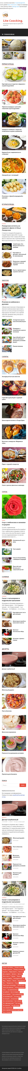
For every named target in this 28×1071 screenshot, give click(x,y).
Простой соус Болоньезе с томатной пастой (18, 568)
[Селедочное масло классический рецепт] (7, 325)
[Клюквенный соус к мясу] (7, 545)
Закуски (4, 299)
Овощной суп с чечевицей (10, 175)
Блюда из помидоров (19, 969)
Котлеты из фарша (7, 978)
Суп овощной (6, 998)
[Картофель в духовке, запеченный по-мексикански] (7, 258)
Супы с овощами (7, 1012)
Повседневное (21, 980)
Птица (16, 983)
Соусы (3, 520)
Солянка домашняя (20, 987)
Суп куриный (17, 996)
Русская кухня (21, 985)
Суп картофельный (7, 996)
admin (11, 821)
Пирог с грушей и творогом (10, 464)
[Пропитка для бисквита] (14, 772)
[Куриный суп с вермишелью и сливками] (14, 150)
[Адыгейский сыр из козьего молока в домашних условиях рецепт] (7, 342)
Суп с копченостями (8, 1001)
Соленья (4, 596)
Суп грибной (6, 992)
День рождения (6, 974)
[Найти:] (14, 785)
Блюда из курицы (19, 967)
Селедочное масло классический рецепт (19, 320)
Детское (20, 974)
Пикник (14, 980)
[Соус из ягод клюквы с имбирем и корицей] (7, 563)
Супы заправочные (7, 1007)
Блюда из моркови (7, 969)
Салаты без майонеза (8, 987)
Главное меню (9, 34)
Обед (4, 980)
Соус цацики (17, 549)
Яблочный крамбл (8, 690)
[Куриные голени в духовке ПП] (7, 957)
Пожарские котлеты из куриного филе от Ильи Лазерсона (11, 228)
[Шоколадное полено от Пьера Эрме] (14, 418)
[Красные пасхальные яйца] (7, 635)
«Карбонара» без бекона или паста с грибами (18, 245)
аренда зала (15, 6)
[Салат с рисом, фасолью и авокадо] (14, 483)
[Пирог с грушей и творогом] (14, 462)
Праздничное (10, 983)
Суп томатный (6, 1005)
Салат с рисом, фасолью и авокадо (13, 485)
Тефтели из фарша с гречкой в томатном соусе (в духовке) (11, 107)
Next (23, 45)
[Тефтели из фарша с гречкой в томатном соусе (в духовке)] (14, 105)
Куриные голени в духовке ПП (18, 952)
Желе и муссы (6, 976)
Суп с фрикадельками (8, 1003)
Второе (4, 223)
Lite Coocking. (13, 21)
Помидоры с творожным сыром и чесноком (19, 330)
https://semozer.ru (12, 4)
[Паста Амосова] (14, 709)
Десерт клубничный (8, 669)
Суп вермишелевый (13, 989)
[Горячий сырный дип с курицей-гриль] (14, 396)
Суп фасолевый (15, 1005)
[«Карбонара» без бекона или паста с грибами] (7, 249)
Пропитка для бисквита (9, 774)
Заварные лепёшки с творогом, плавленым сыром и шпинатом (12, 130)
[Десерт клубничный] (14, 667)
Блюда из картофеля (8, 967)
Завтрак (13, 976)
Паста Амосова (7, 711)
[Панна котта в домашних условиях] (14, 751)
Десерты (4, 817)
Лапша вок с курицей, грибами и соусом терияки (19, 263)
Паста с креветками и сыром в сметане (19, 270)
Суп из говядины (15, 992)
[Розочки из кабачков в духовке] (14, 298)
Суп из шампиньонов (17, 994)
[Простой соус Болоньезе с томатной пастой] (7, 572)
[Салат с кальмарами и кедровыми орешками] (14, 595)
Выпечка (21, 971)
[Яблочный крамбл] (14, 688)
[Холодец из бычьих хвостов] (14, 374)
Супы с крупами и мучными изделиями (12, 1010)
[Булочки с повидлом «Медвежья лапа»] (14, 439)
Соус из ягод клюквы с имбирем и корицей (19, 558)
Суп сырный (18, 1003)
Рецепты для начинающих (9, 985)
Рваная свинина (18, 346)
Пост (4, 983)
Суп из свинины (7, 994)
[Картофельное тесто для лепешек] (7, 618)
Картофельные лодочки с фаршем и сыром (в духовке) (13, 84)
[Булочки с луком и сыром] (7, 644)
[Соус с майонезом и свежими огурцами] (14, 519)
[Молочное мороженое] (14, 730)
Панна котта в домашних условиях (13, 753)
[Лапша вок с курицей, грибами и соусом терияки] (7, 266)
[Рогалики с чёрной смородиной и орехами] (14, 194)
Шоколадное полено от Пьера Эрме (13, 420)
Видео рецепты (13, 971)
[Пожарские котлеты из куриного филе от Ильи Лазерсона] (14, 222)
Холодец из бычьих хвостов (11, 376)
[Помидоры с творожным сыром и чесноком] (7, 334)
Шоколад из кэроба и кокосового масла (19, 621)
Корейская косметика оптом (8, 790)
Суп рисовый (14, 998)
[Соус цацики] (7, 554)
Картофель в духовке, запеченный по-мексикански (19, 254)
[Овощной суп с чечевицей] (14, 173)
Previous (4, 45)
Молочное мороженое (9, 732)
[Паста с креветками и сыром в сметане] (7, 275)
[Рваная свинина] (7, 351)
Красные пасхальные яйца (18, 630)
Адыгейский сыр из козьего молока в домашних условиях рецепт (19, 339)
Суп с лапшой (17, 1001)
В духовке (5, 971)
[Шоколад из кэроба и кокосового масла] (7, 626)
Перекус (9, 980)
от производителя (20, 2)
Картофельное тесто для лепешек (19, 613)
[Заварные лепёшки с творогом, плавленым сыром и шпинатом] (14, 127)
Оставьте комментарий (19, 821)
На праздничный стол (19, 978)
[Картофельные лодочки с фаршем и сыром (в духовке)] (14, 82)
